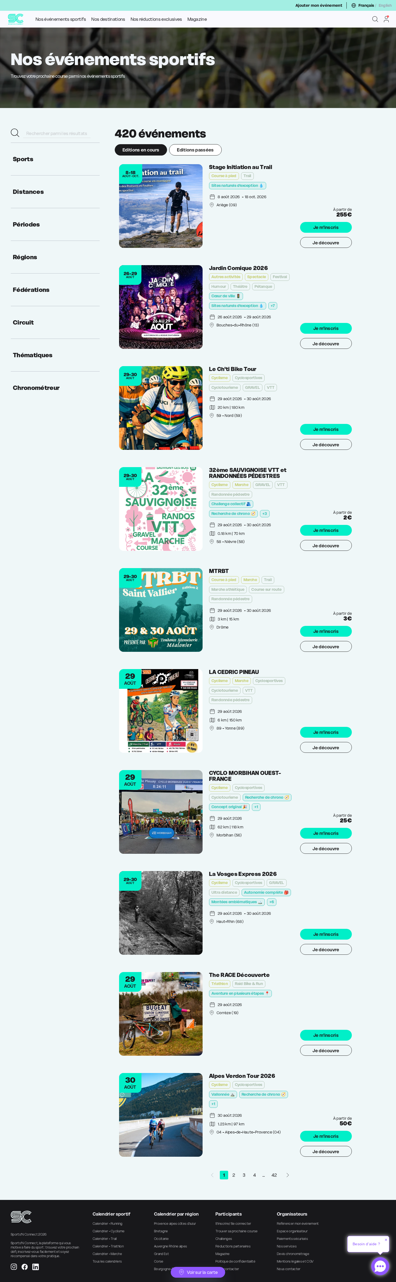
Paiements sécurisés (292, 1239)
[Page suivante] (287, 1175)
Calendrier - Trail (105, 1239)
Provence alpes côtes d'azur (175, 1224)
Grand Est (161, 1254)
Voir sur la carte (202, 1272)
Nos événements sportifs (61, 19)
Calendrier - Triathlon (108, 1246)
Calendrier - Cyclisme (109, 1231)
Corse (159, 1261)
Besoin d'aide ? (366, 1244)
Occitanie (161, 1239)
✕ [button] (386, 1240)
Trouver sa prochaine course (237, 1231)
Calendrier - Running (107, 1224)
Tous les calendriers (107, 1261)
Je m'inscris (326, 227)
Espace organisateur (292, 1231)
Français (366, 5)
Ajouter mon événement (319, 5)
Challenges (224, 1239)
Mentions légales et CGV (295, 1261)
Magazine (197, 19)
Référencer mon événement (298, 1224)
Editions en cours (141, 150)
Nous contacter (227, 1269)
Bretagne (161, 1231)
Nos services (287, 1246)
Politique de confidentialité (235, 1261)
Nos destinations (108, 19)
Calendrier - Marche (107, 1254)
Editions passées (195, 150)
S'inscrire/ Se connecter (233, 1224)
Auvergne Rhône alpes (170, 1246)
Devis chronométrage (293, 1254)
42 (274, 1175)
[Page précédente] (212, 1175)
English (385, 5)
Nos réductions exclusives (156, 19)
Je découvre (325, 242)
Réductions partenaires (233, 1246)
